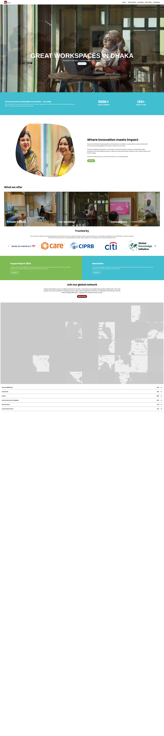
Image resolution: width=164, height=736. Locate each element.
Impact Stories (135, 6)
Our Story (123, 3)
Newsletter (134, 8)
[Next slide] (155, 246)
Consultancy (156, 2)
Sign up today (82, 296)
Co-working (140, 2)
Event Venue (148, 2)
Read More (14, 272)
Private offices (132, 2)
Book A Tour (82, 63)
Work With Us (124, 8)
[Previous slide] (9, 246)
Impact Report (135, 11)
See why (91, 161)
